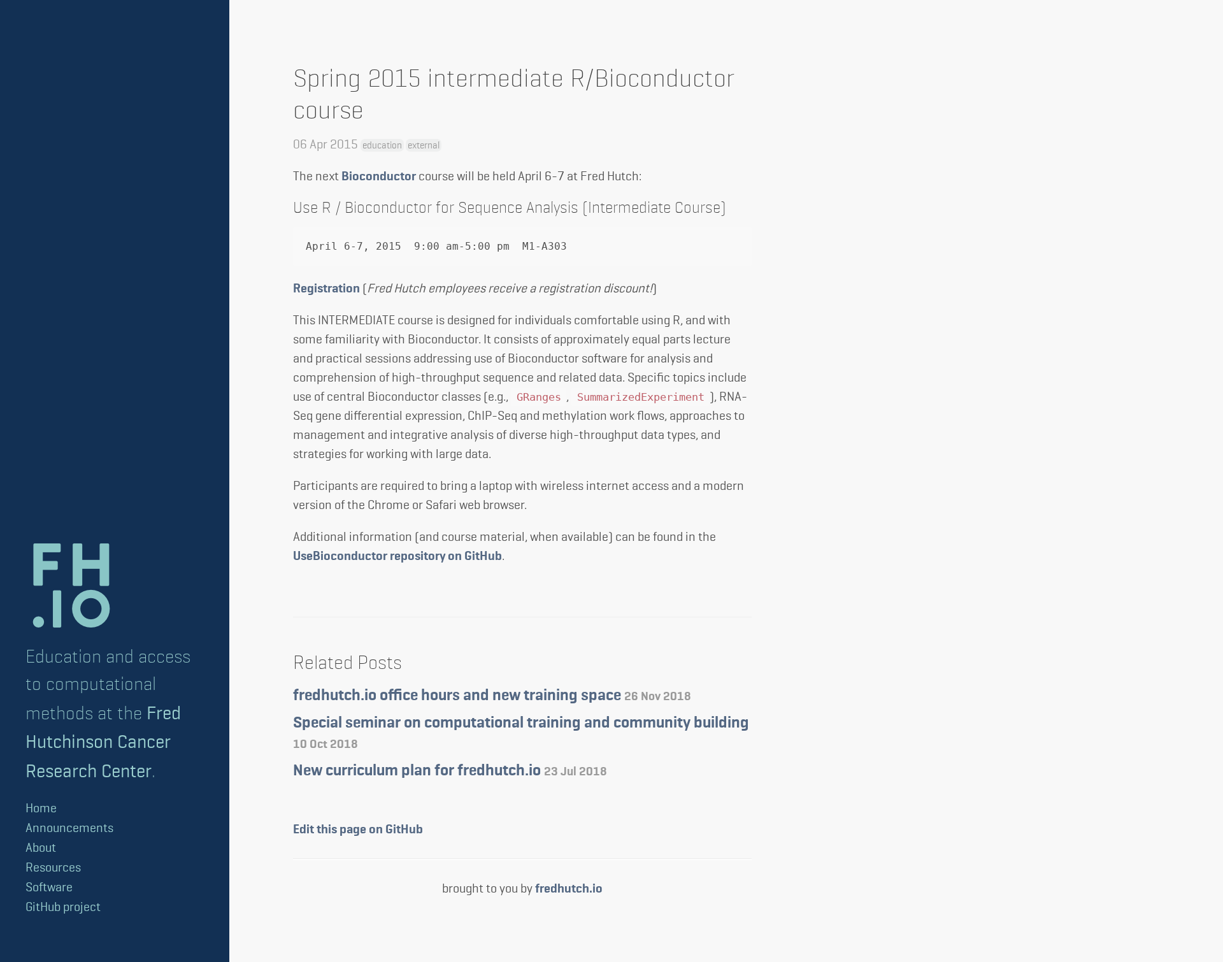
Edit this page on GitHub (358, 829)
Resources (53, 867)
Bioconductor (378, 176)
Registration (326, 288)
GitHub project (63, 907)
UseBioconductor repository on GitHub (397, 556)
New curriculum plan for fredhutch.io (450, 771)
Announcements (69, 828)
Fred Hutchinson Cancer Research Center (103, 741)
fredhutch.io (569, 888)
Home (41, 808)
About (40, 848)
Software (49, 887)
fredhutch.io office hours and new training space (492, 696)
